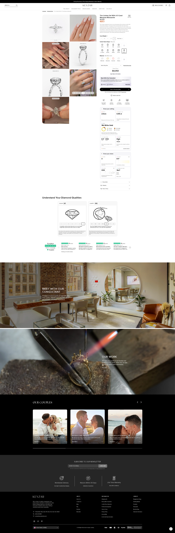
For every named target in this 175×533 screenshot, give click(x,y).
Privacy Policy (92, 468)
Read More (104, 367)
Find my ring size (127, 65)
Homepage (44, 11)
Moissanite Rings (50, 11)
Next (67, 55)
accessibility (104, 514)
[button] (66, 9)
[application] (171, 529)
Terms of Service (100, 468)
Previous (44, 55)
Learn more (124, 92)
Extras (101, 21)
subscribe (103, 466)
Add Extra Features (126, 148)
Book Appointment (46, 302)
